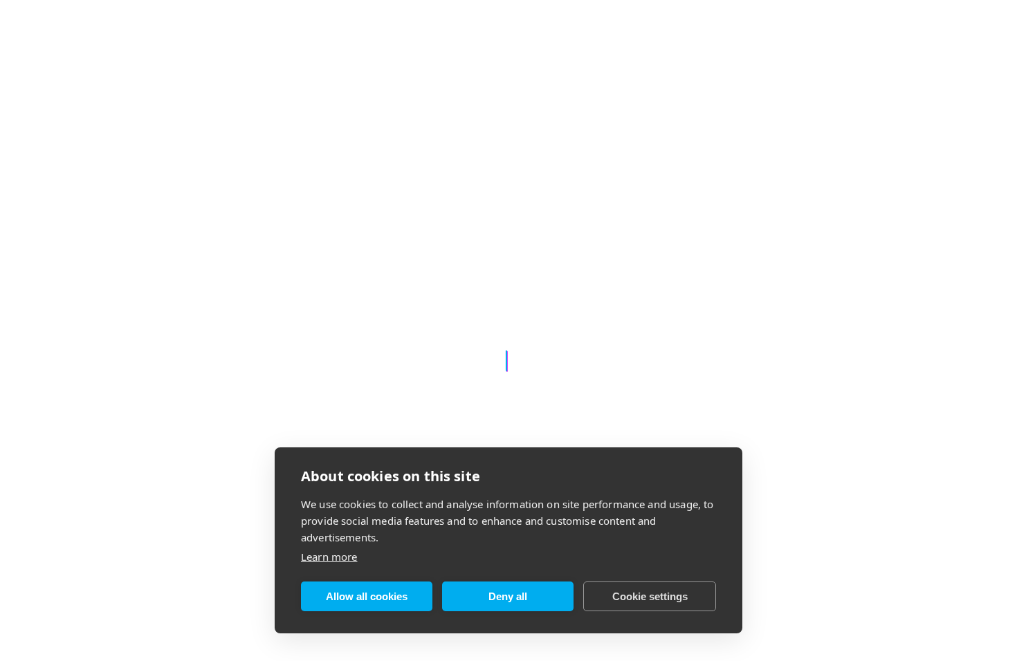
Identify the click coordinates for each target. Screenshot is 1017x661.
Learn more (329, 557)
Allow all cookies (366, 596)
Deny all (507, 596)
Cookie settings (650, 596)
